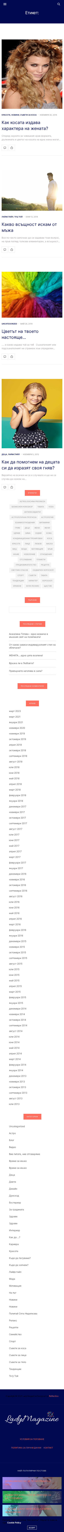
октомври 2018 (17, 750)
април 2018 (15, 784)
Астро (12, 1133)
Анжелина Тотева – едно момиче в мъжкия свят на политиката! (28, 635)
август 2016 (15, 896)
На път (12, 1292)
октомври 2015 (17, 952)
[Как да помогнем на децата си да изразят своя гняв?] (32, 413)
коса (49, 538)
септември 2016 (18, 890)
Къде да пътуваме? (20, 1258)
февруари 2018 (17, 795)
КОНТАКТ (48, 1447)
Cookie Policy (14, 1522)
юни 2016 (14, 907)
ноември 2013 (17, 1081)
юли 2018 (14, 767)
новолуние (29, 554)
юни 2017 (14, 840)
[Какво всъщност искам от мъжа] (32, 190)
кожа (49, 533)
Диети (12, 1181)
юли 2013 (14, 1104)
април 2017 (15, 851)
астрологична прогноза (23, 517)
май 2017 (14, 845)
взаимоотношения (25, 522)
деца (27, 528)
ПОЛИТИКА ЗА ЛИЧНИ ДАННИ (26, 1447)
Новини (15, 115)
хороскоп (47, 581)
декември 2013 (17, 1075)
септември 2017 (18, 823)
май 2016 (14, 913)
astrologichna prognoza (32, 501)
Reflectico (53, 1396)
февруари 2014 (17, 1064)
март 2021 (15, 716)
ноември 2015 (17, 946)
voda (51, 507)
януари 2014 (16, 1070)
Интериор (14, 1230)
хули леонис (32, 586)
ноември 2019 (17, 733)
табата (44, 575)
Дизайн (13, 1188)
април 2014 (15, 1053)
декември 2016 (17, 873)
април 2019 (15, 744)
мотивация (37, 549)
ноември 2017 (17, 812)
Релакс (13, 1320)
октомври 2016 (17, 885)
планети (41, 559)
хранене (17, 586)
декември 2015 (17, 941)
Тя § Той (18, 217)
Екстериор (15, 1202)
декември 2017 (17, 806)
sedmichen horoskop (22, 507)
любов (38, 544)
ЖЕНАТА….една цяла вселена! (26, 655)
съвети (32, 575)
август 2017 (15, 829)
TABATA (40, 507)
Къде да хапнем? (18, 1265)
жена (37, 528)
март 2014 (15, 1059)
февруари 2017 (17, 862)
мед (14, 549)
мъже (16, 554)
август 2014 (15, 1031)
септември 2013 (18, 1092)
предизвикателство (26, 565)
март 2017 (15, 857)
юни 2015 (14, 974)
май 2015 (14, 980)
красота (16, 544)
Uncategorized (9, 324)
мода (24, 549)
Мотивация (15, 1285)
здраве (16, 533)
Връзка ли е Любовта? (21, 663)
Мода (12, 1278)
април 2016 (15, 918)
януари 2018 (16, 800)
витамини (44, 522)
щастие (48, 586)
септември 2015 (18, 958)
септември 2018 (18, 756)
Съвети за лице (17, 1355)
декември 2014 (17, 1008)
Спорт (12, 1341)
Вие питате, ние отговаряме (24, 1154)
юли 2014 (14, 1036)
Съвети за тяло (17, 1362)
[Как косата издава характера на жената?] (32, 74)
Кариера (14, 1244)
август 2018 (15, 761)
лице (27, 544)
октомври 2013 (17, 1087)
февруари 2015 (17, 997)
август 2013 (15, 1098)
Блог (11, 1140)
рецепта (45, 565)
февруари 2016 (17, 930)
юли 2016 (14, 901)
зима (27, 533)
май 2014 (14, 1047)
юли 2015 (14, 969)
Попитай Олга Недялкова (23, 1313)
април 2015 (15, 986)
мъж (50, 549)
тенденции (18, 581)
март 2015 (15, 991)
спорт (21, 575)
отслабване (26, 559)
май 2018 (14, 778)
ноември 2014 (17, 1014)
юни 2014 (14, 1042)
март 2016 (15, 924)
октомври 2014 (17, 1019)
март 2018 (15, 789)
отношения (46, 554)
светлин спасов (19, 570)
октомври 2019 (17, 739)
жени (47, 528)
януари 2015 (16, 1003)
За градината (16, 1209)
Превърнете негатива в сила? (25, 670)
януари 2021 (16, 722)
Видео (12, 1147)
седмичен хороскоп (43, 570)
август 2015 (15, 963)
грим (17, 528)
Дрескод (14, 1195)
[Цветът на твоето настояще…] (32, 295)
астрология (47, 517)
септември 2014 (18, 1025)
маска (49, 544)
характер (33, 581)
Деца (4, 454)
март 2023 (15, 711)
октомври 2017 (17, 817)
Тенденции (15, 1369)
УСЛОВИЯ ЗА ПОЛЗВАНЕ (32, 1439)
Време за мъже (18, 1161)
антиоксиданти (32, 512)
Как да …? (14, 1237)
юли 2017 (14, 834)
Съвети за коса (28, 115)
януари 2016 (16, 935)
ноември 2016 (17, 879)
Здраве (13, 1216)
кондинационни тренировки (27, 538)
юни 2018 (14, 772)
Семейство (15, 1334)
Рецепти (13, 1327)
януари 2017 (16, 868)
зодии (38, 533)
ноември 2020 (17, 727)
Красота (6, 115)
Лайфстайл (7, 217)
